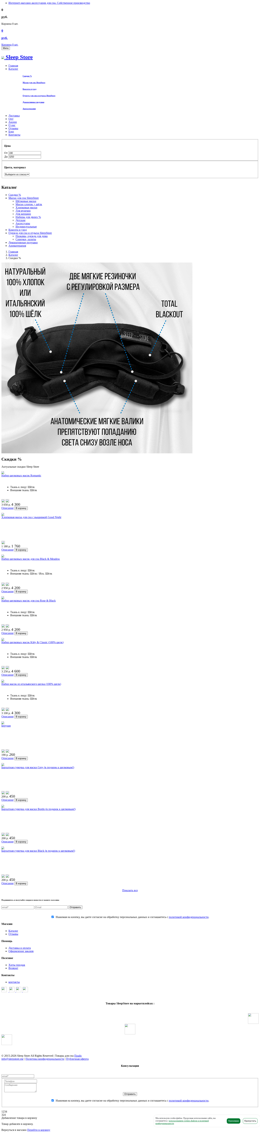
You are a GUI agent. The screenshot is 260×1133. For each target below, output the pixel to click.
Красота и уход (17, 229)
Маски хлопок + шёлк (29, 204)
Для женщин (23, 213)
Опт (10, 118)
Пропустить (250, 1121)
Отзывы (13, 128)
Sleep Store (18, 57)
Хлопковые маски (26, 207)
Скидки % (14, 194)
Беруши (6, 725)
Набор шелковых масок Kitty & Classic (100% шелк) (32, 642)
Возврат (13, 968)
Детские (20, 220)
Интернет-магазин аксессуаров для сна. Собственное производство (49, 2)
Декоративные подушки (23, 242)
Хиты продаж (16, 964)
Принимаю (233, 1121)
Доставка (14, 115)
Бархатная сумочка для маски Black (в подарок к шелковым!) (38, 850)
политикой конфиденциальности (189, 917)
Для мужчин (23, 210)
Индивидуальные (26, 226)
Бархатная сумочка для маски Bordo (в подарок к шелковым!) (38, 809)
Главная (13, 65)
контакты (14, 982)
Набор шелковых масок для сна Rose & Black (28, 600)
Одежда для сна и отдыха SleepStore (30, 232)
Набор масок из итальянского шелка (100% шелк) (31, 683)
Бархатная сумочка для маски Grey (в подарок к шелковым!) (37, 767)
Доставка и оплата (19, 947)
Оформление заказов (21, 951)
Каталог (13, 68)
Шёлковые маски (26, 201)
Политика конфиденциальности (44, 1058)
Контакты (14, 134)
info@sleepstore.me (12, 1058)
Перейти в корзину (38, 1129)
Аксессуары (23, 223)
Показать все (130, 890)
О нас (11, 125)
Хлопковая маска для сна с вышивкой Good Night (31, 517)
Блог (11, 131)
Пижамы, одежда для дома (32, 236)
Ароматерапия (17, 245)
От (6, 152)
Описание (7, 508)
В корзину (21, 508)
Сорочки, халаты (26, 239)
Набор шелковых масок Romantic (21, 475)
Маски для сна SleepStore (23, 197)
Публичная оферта (77, 1058)
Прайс (78, 1055)
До (6, 156)
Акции (12, 121)
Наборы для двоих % (28, 217)
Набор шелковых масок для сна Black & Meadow (30, 558)
